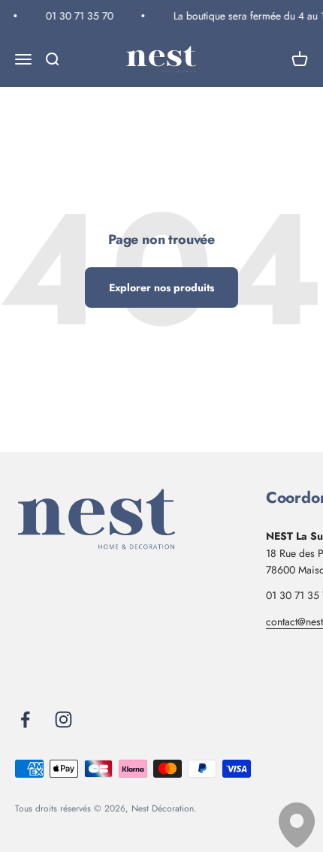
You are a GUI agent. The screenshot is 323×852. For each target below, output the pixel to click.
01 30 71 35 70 (78, 15)
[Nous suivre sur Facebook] (25, 719)
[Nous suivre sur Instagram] (63, 719)
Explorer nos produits (161, 287)
